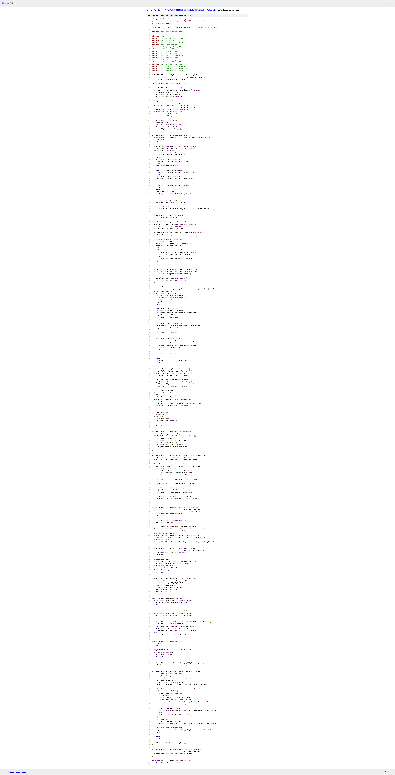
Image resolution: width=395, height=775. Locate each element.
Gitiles (12, 772)
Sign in (391, 3)
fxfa (214, 10)
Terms (24, 772)
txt (386, 772)
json (391, 772)
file (189, 15)
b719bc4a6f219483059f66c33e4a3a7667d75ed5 (183, 10)
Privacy (18, 772)
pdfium (150, 10)
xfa (209, 10)
